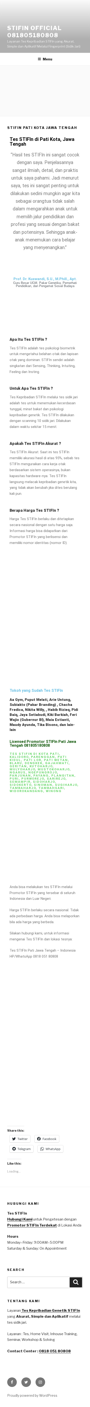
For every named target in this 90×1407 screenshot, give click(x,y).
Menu (47, 59)
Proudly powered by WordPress (32, 1395)
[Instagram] (40, 1382)
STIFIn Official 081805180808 (34, 32)
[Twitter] (26, 1382)
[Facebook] (12, 1382)
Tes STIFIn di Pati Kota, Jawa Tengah (42, 141)
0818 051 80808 (55, 1351)
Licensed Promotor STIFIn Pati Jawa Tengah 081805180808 (43, 743)
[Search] (76, 1282)
